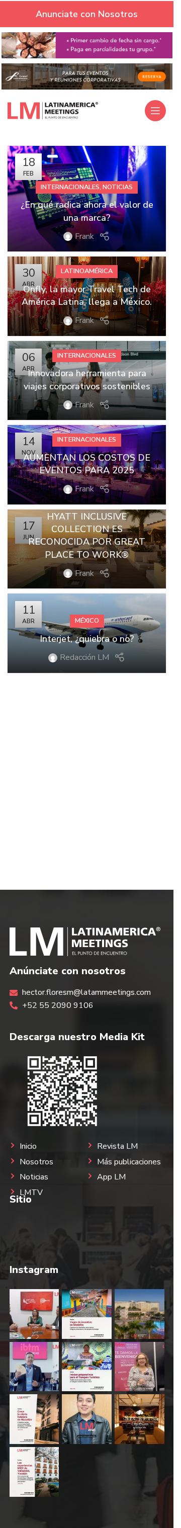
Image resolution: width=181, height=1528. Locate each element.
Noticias (118, 187)
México (87, 620)
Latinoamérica (87, 271)
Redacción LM (84, 657)
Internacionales (70, 187)
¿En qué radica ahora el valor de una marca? (87, 211)
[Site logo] (53, 110)
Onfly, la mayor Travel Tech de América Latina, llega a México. (87, 295)
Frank (84, 236)
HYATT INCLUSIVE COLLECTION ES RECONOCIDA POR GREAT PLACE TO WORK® (86, 536)
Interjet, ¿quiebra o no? (87, 639)
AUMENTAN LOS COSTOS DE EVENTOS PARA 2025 (86, 464)
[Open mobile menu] (155, 111)
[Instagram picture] (34, 1314)
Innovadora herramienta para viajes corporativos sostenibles (87, 379)
